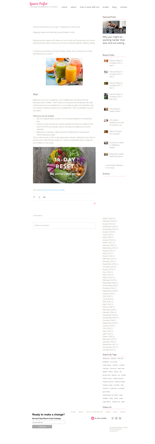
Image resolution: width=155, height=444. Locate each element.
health (123, 375)
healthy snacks (120, 382)
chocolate (113, 362)
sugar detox (107, 402)
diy (121, 372)
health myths (107, 378)
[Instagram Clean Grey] (120, 418)
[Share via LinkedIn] (44, 197)
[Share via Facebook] (34, 197)
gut (119, 375)
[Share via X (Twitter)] (39, 197)
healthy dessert (118, 378)
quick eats (106, 392)
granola (114, 375)
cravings (105, 368)
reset (121, 395)
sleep (111, 398)
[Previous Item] (106, 27)
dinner (116, 372)
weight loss (116, 402)
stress (116, 398)
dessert (105, 372)
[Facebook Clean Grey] (112, 418)
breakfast (106, 362)
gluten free (106, 375)
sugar (121, 398)
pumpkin (121, 388)
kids (122, 385)
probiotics (113, 388)
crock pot (113, 368)
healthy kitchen (108, 382)
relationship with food (110, 395)
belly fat (120, 358)
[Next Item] (122, 27)
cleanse (115, 365)
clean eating (107, 365)
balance (113, 358)
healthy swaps (108, 385)
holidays (117, 385)
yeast (123, 402)
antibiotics (106, 358)
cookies (121, 365)
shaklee (105, 398)
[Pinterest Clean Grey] (116, 418)
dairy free (121, 368)
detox (111, 372)
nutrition (106, 388)
